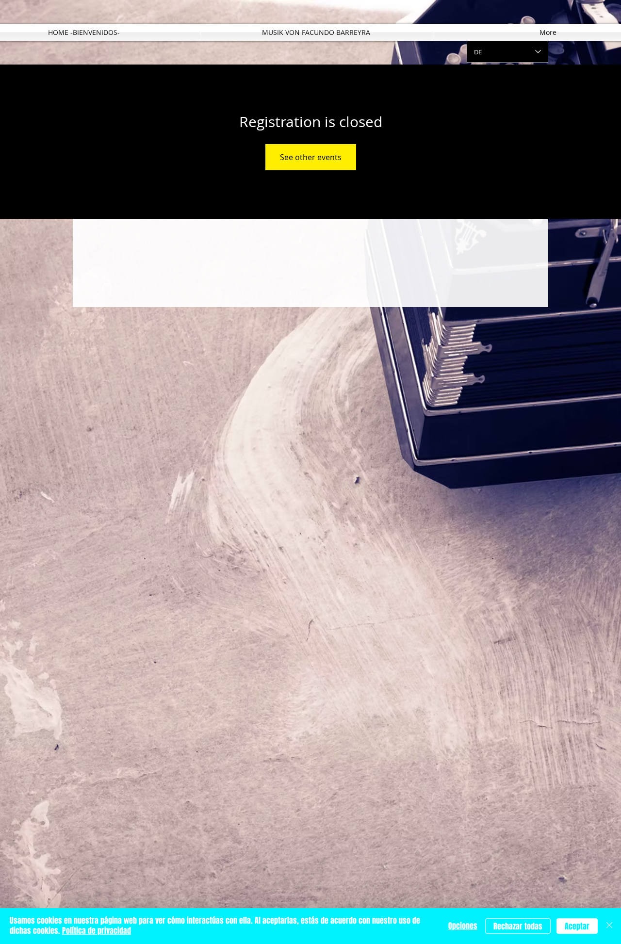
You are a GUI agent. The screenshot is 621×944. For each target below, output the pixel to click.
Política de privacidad (96, 930)
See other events (311, 157)
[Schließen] (609, 926)
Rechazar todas (517, 926)
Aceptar (577, 926)
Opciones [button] (462, 925)
